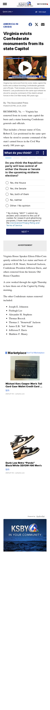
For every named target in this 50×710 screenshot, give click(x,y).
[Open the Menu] (4, 4)
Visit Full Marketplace (35, 353)
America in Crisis (10, 25)
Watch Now (42, 4)
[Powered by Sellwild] (40, 516)
